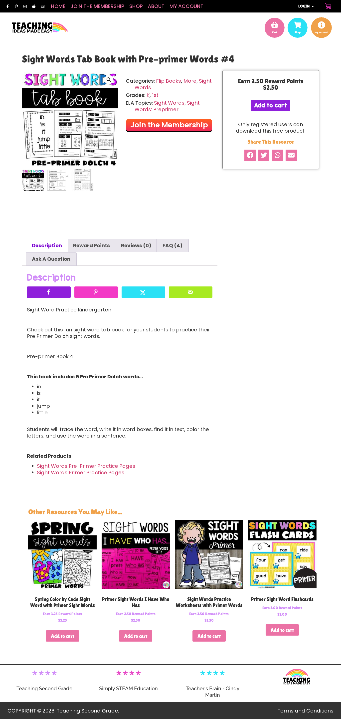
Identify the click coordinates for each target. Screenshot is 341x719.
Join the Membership (97, 6)
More (189, 80)
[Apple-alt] (33, 6)
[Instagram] (25, 6)
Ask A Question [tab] (51, 258)
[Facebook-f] (7, 6)
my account (321, 32)
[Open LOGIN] (313, 6)
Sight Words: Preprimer (167, 106)
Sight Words (169, 102)
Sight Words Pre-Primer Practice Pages (86, 466)
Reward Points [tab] (91, 245)
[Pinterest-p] (16, 6)
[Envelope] (42, 6)
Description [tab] (47, 245)
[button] (108, 79)
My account (186, 6)
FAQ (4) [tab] (172, 245)
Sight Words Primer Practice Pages (80, 472)
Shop (136, 6)
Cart (274, 32)
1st (155, 95)
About (156, 6)
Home (58, 6)
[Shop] (297, 25)
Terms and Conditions (306, 710)
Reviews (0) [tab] (136, 245)
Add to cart (270, 105)
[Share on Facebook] (49, 292)
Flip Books (168, 80)
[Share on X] (143, 292)
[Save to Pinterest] (96, 292)
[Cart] (328, 6)
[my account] (321, 25)
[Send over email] (190, 292)
